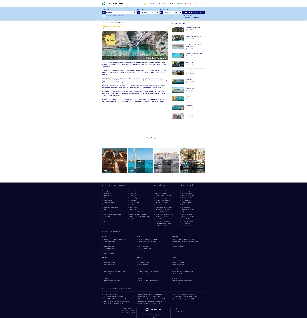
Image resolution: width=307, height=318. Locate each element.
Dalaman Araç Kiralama (144, 246)
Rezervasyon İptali (108, 204)
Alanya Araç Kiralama (144, 262)
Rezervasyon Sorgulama (110, 202)
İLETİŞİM (170, 3)
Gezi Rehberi (114, 22)
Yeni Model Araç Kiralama (188, 191)
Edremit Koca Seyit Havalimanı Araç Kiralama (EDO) (117, 260)
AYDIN (174, 257)
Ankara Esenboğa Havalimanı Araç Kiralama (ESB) (116, 301)
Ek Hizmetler (133, 209)
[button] (104, 160)
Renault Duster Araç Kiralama (163, 204)
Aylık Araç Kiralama (186, 200)
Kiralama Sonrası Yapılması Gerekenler (140, 216)
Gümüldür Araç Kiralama (110, 248)
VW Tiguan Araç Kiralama (162, 216)
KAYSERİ (175, 269)
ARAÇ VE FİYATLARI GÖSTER (193, 12)
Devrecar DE (133, 195)
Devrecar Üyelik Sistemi (136, 211)
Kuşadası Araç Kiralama (179, 260)
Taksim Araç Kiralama (178, 244)
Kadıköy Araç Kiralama (179, 246)
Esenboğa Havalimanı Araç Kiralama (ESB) (114, 271)
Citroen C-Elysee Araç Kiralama (164, 195)
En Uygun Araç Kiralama (188, 209)
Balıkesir (121, 22)
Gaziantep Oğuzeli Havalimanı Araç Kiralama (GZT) (186, 296)
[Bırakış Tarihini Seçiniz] (161, 12)
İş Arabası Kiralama (186, 223)
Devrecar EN (133, 193)
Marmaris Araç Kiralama (145, 248)
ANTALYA (140, 257)
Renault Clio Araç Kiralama (162, 191)
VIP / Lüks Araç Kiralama (188, 198)
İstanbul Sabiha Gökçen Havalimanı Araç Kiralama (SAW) (118, 299)
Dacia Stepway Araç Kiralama (163, 198)
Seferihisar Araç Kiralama (110, 246)
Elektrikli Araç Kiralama (187, 214)
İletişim (105, 221)
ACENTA (201, 3)
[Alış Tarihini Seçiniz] (138, 12)
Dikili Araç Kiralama (108, 251)
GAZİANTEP (175, 278)
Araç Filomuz (133, 204)
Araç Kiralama (107, 193)
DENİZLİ (139, 269)
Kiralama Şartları (108, 198)
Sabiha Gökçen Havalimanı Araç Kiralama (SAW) (185, 241)
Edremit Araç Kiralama (109, 262)
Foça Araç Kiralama (109, 253)
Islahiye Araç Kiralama (179, 283)
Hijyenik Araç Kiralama (187, 193)
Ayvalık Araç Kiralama (109, 264)
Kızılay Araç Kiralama (109, 273)
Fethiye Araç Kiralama (144, 251)
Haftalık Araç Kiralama (187, 202)
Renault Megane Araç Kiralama (163, 200)
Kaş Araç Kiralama (143, 264)
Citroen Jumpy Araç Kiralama (163, 221)
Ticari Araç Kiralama (187, 225)
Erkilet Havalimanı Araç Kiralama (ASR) (183, 271)
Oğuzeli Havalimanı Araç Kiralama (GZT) (183, 280)
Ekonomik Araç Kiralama (188, 195)
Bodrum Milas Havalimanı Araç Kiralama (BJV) (150, 239)
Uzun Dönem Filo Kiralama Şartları (112, 214)
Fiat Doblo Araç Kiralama (162, 202)
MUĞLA (139, 237)
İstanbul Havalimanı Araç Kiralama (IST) (114, 296)
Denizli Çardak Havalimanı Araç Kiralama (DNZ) (150, 301)
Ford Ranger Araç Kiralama (162, 225)
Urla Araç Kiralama (108, 244)
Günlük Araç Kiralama (187, 221)
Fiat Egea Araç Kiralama (162, 193)
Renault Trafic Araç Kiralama (163, 218)
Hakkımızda (107, 216)
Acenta (105, 209)
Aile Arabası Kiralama (187, 204)
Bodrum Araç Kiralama (144, 244)
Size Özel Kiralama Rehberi (137, 218)
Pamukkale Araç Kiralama (145, 273)
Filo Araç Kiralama (186, 218)
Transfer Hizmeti (108, 195)
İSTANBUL (175, 237)
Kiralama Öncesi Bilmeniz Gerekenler (139, 214)
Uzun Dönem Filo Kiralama (110, 211)
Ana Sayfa (105, 22)
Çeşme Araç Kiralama (109, 241)
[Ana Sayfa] (145, 4)
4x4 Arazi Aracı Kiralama (188, 216)
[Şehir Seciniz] (104, 12)
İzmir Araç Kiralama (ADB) (110, 294)
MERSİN (139, 278)
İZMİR (104, 237)
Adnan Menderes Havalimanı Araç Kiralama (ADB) (116, 239)
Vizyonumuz (107, 218)
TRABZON (105, 278)
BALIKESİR (105, 257)
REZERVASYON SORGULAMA (157, 3)
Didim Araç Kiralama (178, 262)
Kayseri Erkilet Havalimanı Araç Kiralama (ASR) (185, 294)
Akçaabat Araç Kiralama (110, 283)
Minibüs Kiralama (186, 207)
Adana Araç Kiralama (144, 283)
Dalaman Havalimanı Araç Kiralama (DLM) (149, 241)
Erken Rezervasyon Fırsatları (111, 207)
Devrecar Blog (133, 198)
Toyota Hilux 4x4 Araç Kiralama (163, 223)
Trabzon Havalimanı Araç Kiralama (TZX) (114, 280)
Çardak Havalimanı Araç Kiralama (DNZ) (149, 271)
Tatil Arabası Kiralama (187, 211)
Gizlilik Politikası (108, 200)
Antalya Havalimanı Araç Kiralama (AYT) (149, 260)
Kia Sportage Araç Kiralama (163, 209)
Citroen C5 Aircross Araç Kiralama (164, 214)
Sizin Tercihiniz (133, 207)
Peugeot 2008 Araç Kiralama (163, 211)
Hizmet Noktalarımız (135, 202)
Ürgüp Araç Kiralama (178, 273)
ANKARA (105, 269)
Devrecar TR (133, 191)
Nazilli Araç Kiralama (178, 264)
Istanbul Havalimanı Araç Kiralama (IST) (183, 239)
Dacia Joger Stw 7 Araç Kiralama (164, 207)
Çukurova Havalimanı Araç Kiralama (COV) (149, 280)
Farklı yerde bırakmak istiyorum (114, 15)
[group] (114, 160)
